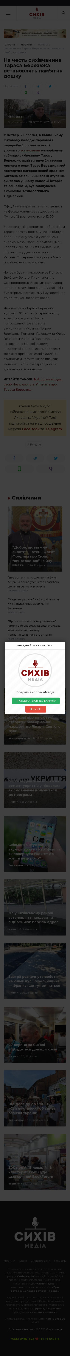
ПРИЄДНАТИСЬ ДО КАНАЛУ (35, 700)
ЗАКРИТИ (36, 709)
